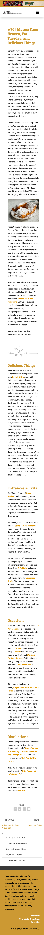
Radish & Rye (18, 377)
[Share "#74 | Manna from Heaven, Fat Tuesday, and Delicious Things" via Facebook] (15, 809)
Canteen (18, 648)
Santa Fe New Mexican (25, 526)
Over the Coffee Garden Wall (15, 838)
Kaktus (18, 651)
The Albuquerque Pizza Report (16, 860)
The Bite (21, 790)
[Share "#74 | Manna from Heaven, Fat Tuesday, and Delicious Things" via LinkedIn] (24, 809)
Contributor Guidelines (29, 919)
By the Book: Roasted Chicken (16, 849)
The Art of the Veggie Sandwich (16, 843)
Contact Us (35, 915)
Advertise (35, 922)
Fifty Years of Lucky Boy (14, 855)
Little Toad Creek (24, 664)
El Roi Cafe (22, 568)
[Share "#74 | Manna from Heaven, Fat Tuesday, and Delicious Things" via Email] (29, 809)
